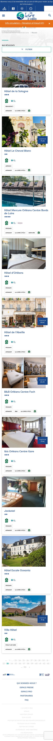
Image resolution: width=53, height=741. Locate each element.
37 (24, 663)
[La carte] (13, 8)
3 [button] (25, 27)
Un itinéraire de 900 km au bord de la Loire (15, 32)
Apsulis (26, 711)
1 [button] (22, 27)
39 (32, 663)
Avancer (29, 666)
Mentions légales (26, 714)
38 (28, 663)
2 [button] (24, 27)
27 (31, 660)
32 (4, 663)
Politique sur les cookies (26, 723)
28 (35, 660)
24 (20, 660)
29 (39, 660)
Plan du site (26, 717)
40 (36, 663)
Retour (6, 660)
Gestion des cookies (26, 726)
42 (44, 663)
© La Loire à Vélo (27, 708)
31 (47, 660)
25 (24, 660)
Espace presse (26, 687)
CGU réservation (27, 733)
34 (12, 663)
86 (25, 667)
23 (16, 660)
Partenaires (26, 696)
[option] (24, 23)
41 (40, 663)
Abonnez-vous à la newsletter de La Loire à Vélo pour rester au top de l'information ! (26, 2)
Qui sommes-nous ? (26, 683)
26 (27, 660)
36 (20, 663)
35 (16, 663)
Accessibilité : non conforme (26, 730)
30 (43, 660)
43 (48, 663)
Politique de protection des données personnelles (26, 720)
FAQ (26, 700)
